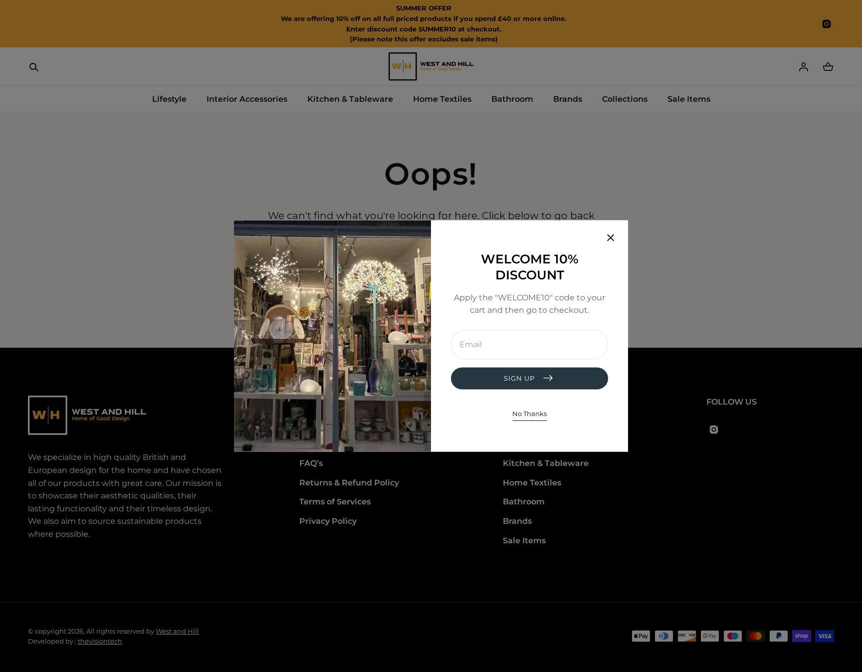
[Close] (611, 238)
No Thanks (529, 413)
